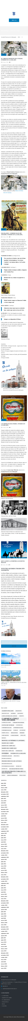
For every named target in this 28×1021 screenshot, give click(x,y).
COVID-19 (15, 730)
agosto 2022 (4, 859)
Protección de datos (20, 1016)
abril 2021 (3, 892)
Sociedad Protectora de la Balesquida (13, 772)
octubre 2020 (4, 905)
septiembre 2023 (5, 831)
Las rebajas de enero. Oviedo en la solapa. (13, 424)
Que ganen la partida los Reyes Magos (13, 561)
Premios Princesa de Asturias (12, 761)
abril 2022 (3, 868)
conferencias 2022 (18, 727)
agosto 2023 (4, 833)
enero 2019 (3, 950)
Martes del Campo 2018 (8, 750)
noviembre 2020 (5, 903)
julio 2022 (3, 861)
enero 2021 (3, 898)
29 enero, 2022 (5, 62)
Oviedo (5, 753)
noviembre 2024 (5, 811)
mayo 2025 (3, 800)
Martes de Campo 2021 (8, 745)
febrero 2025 (4, 807)
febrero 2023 (4, 846)
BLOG (4, 54)
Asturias (13, 713)
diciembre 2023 (4, 824)
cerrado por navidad (18, 722)
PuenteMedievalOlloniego (8, 766)
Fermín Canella (5, 732)
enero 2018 (3, 968)
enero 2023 (3, 848)
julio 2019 (3, 937)
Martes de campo (7, 743)
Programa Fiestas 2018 (7, 763)
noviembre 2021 (5, 879)
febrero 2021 (4, 896)
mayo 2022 (3, 866)
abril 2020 (3, 918)
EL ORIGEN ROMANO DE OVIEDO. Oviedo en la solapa (12, 59)
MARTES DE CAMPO (7, 997)
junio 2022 (3, 863)
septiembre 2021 (5, 883)
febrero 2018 (4, 966)
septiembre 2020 (5, 907)
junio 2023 (3, 837)
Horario (22, 732)
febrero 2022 (4, 872)
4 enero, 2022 (5, 564)
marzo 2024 (4, 818)
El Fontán (22, 730)
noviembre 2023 (5, 826)
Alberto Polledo (7, 710)
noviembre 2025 (5, 794)
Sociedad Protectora (16, 768)
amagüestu (18, 710)
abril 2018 (3, 961)
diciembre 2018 (4, 953)
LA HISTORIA (5, 995)
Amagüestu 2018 (5, 713)
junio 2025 (3, 798)
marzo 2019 (4, 946)
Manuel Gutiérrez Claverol (13, 740)
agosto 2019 (4, 935)
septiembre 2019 (5, 933)
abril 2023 (3, 842)
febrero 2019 (4, 948)
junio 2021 (3, 887)
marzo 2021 (4, 894)
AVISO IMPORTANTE (6, 665)
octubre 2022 (4, 855)
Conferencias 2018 (6, 727)
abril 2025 (3, 802)
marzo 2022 (4, 870)
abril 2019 (3, 944)
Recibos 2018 (4, 768)
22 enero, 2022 (5, 236)
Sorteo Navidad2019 (12, 775)
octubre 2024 (4, 813)
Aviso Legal (6, 1016)
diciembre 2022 (4, 850)
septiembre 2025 (5, 796)
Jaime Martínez (5, 735)
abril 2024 (3, 815)
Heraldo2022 (14, 732)
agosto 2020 (4, 909)
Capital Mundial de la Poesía (9, 716)
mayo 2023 (3, 839)
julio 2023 (3, 835)
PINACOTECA (5, 1001)
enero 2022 (3, 874)
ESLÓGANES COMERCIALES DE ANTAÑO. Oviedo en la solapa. (12, 234)
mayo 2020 (3, 916)
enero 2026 (3, 789)
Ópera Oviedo (22, 775)
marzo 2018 (4, 963)
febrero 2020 (4, 922)
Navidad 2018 (19, 750)
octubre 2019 (4, 931)
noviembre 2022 (5, 853)
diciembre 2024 (4, 809)
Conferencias (19, 725)
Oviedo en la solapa (18, 753)
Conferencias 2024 (6, 730)
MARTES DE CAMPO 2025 (9, 748)
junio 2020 (3, 913)
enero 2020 (3, 924)
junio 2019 (3, 940)
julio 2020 (3, 911)
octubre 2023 (4, 829)
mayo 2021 (3, 889)
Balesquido (20, 713)
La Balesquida (14, 735)
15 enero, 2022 (5, 427)
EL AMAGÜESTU (6, 999)
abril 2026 (3, 785)
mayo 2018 (3, 959)
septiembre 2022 (5, 857)
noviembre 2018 (5, 955)
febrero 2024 (4, 820)
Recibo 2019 (18, 766)
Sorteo (3, 775)
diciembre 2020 (4, 900)
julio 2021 (3, 885)
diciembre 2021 (4, 876)
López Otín (22, 735)
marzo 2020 (4, 920)
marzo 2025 (4, 805)
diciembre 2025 (4, 792)
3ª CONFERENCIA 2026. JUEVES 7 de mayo (10, 701)
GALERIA (4, 1006)
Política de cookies (12, 1016)
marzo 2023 (4, 844)
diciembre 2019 (4, 927)
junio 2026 (3, 783)
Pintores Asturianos (6, 758)
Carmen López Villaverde (10, 719)
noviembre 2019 (5, 929)
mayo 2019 (3, 942)
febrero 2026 (4, 787)
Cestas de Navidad (8, 725)
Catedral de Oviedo (6, 722)
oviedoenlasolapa (7, 755)
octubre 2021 (4, 881)
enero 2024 (3, 822)
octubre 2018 (4, 957)
